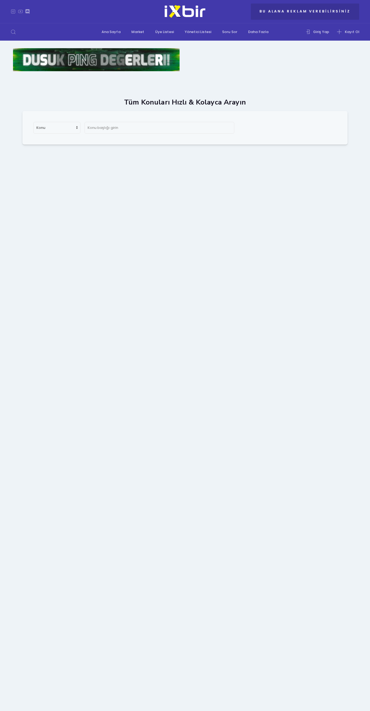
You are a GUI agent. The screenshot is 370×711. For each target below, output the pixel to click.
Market (137, 31)
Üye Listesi (164, 31)
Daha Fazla (258, 31)
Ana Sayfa (111, 31)
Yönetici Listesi (198, 31)
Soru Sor (229, 31)
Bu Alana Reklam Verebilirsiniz (304, 11)
